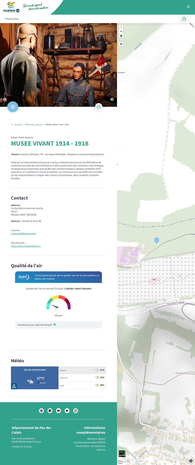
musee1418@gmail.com (23, 233)
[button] (121, 36)
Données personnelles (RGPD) (89, 442)
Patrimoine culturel (33, 124)
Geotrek (101, 449)
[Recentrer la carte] (121, 44)
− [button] (121, 31)
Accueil (18, 124)
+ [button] (121, 27)
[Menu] (188, 7)
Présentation (12, 19)
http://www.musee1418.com (26, 246)
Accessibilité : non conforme (90, 446)
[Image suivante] (112, 65)
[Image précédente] (5, 65)
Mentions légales (96, 439)
